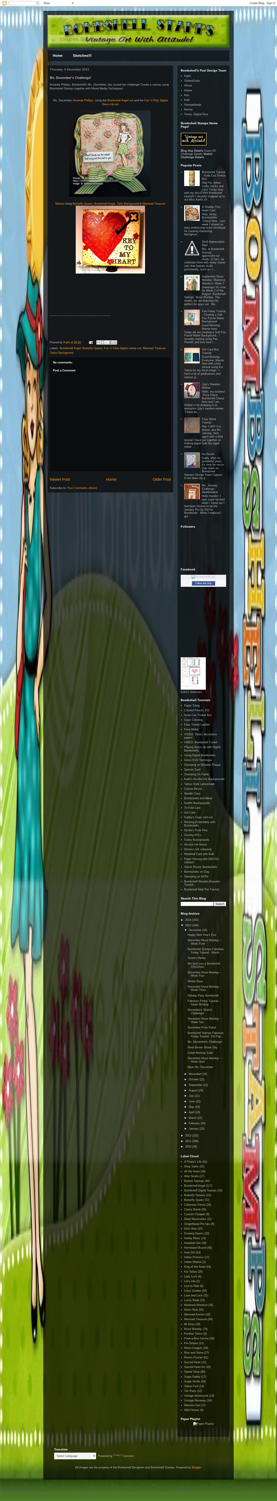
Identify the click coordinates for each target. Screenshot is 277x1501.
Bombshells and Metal (198, 798)
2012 (188, 1135)
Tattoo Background (61, 352)
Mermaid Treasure (154, 203)
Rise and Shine (193, 1352)
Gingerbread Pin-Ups (197, 1224)
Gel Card (189, 812)
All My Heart (192, 1171)
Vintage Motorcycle (196, 1395)
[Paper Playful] (203, 1423)
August (193, 1090)
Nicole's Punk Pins (196, 830)
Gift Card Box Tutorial (210, 351)
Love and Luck (193, 1295)
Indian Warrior (192, 1262)
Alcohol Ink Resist (195, 844)
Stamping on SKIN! (196, 876)
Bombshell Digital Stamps (200, 1190)
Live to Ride (191, 1286)
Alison (188, 85)
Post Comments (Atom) (82, 488)
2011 (188, 1141)
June (192, 1101)
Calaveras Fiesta (194, 1204)
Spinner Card (192, 769)
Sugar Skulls (192, 1381)
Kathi (67, 342)
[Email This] (98, 342)
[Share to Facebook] (111, 342)
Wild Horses (191, 1410)
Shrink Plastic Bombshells (200, 867)
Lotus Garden (192, 1290)
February (195, 1123)
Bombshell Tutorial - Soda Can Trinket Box (213, 175)
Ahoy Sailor (191, 1166)
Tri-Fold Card (192, 807)
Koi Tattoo (190, 1271)
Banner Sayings (194, 1181)
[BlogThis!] (102, 342)
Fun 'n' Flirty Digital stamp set (122, 348)
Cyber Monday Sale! (200, 1052)
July (192, 1095)
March (193, 1117)
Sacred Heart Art (194, 1367)
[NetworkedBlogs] (203, 576)
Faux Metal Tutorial (209, 420)
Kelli (187, 100)
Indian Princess (194, 1257)
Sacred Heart (192, 1362)
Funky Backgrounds (196, 839)
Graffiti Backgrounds (197, 803)
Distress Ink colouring (197, 849)
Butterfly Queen (82, 203)
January (194, 1128)
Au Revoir (208, 454)
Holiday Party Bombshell (203, 995)
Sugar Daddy (192, 1376)
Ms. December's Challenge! (205, 1041)
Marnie (59, 203)
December (195, 930)
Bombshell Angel (104, 203)
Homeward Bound (195, 1247)
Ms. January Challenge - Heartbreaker (210, 489)
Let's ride (189, 1281)
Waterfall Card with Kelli (199, 854)
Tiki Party (190, 1391)
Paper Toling (192, 705)
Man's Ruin (191, 1309)
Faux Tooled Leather (197, 724)
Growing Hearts (193, 1233)
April (192, 1112)
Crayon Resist (193, 788)
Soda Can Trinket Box (198, 715)
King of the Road (194, 1266)
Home (58, 55)
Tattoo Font (191, 1386)
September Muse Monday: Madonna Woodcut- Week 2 (213, 280)
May (192, 1106)
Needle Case (192, 793)
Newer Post (60, 479)
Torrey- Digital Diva (196, 114)
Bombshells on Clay (196, 871)
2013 (188, 925)
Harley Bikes (192, 1238)
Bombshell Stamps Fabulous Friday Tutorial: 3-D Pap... (206, 1034)
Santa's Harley (197, 958)
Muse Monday (193, 1329)
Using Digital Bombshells (200, 755)
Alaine (188, 90)
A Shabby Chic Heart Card (211, 208)
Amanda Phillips (83, 100)
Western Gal (192, 1405)
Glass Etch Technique (198, 760)
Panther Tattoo (193, 1333)
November (195, 1074)
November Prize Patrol (202, 1027)
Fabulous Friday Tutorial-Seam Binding (203, 1002)
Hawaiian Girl (192, 1243)
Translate (128, 1456)
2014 (188, 920)
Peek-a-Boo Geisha (196, 1338)
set (120, 100)
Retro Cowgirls (193, 1348)
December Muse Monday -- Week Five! (205, 942)
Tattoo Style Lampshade (199, 784)
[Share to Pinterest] (115, 342)
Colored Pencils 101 (196, 710)
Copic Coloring (193, 719)
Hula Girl (189, 1252)
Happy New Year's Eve (202, 934)
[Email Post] (90, 342)
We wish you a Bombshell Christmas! (204, 965)
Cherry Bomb (192, 1209)
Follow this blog (203, 583)
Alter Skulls (191, 1176)
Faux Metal (191, 729)
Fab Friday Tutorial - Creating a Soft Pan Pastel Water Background (213, 316)
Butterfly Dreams (194, 1195)
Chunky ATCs (192, 835)
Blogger (196, 1467)
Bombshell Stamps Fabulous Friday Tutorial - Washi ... (206, 950)
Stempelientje (192, 104)
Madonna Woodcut (196, 1305)
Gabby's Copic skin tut (198, 817)
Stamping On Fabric (196, 774)
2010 (188, 1146)
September (196, 1085)
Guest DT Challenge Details (198, 152)
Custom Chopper (194, 1214)
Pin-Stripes (191, 1343)
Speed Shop (192, 1371)
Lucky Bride (191, 1300)
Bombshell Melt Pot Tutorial (201, 889)
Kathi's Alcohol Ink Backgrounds (204, 779)
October (194, 1079)
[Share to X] (107, 342)
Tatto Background (128, 203)
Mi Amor (189, 1324)
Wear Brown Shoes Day (202, 1047)
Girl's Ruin (190, 1228)
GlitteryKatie (192, 80)
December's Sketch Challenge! (200, 1011)
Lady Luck (190, 1276)
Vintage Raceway (195, 1400)
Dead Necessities (195, 1219)
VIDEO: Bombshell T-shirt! (200, 742)
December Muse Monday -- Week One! (205, 1060)
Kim (186, 95)
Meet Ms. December (200, 1067)
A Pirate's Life (192, 1161)
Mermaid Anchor (194, 1314)
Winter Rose (195, 981)
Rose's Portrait (193, 1357)
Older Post (162, 479)
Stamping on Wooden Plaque (202, 764)
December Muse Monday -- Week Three (205, 988)
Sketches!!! (82, 55)
